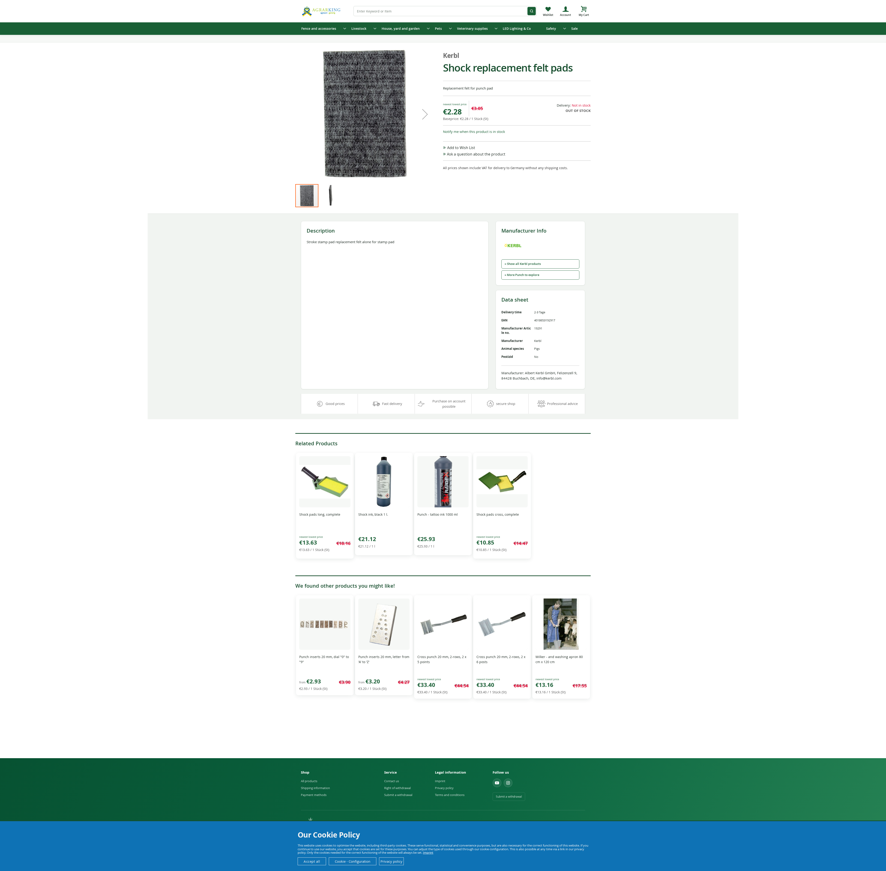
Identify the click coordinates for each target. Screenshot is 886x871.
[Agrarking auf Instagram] (508, 782)
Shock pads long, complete (319, 514)
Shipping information (315, 788)
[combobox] (445, 11)
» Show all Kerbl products (523, 264)
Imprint (440, 781)
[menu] (443, 28)
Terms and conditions (449, 795)
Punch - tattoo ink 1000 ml (437, 514)
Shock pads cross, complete (497, 514)
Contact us (391, 781)
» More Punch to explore (522, 275)
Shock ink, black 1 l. (373, 514)
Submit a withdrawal (398, 795)
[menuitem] (322, 28)
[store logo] (321, 11)
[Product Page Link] (324, 506)
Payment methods (313, 795)
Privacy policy (444, 788)
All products (309, 781)
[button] (425, 114)
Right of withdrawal (397, 788)
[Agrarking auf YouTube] (497, 782)
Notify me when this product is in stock (474, 131)
